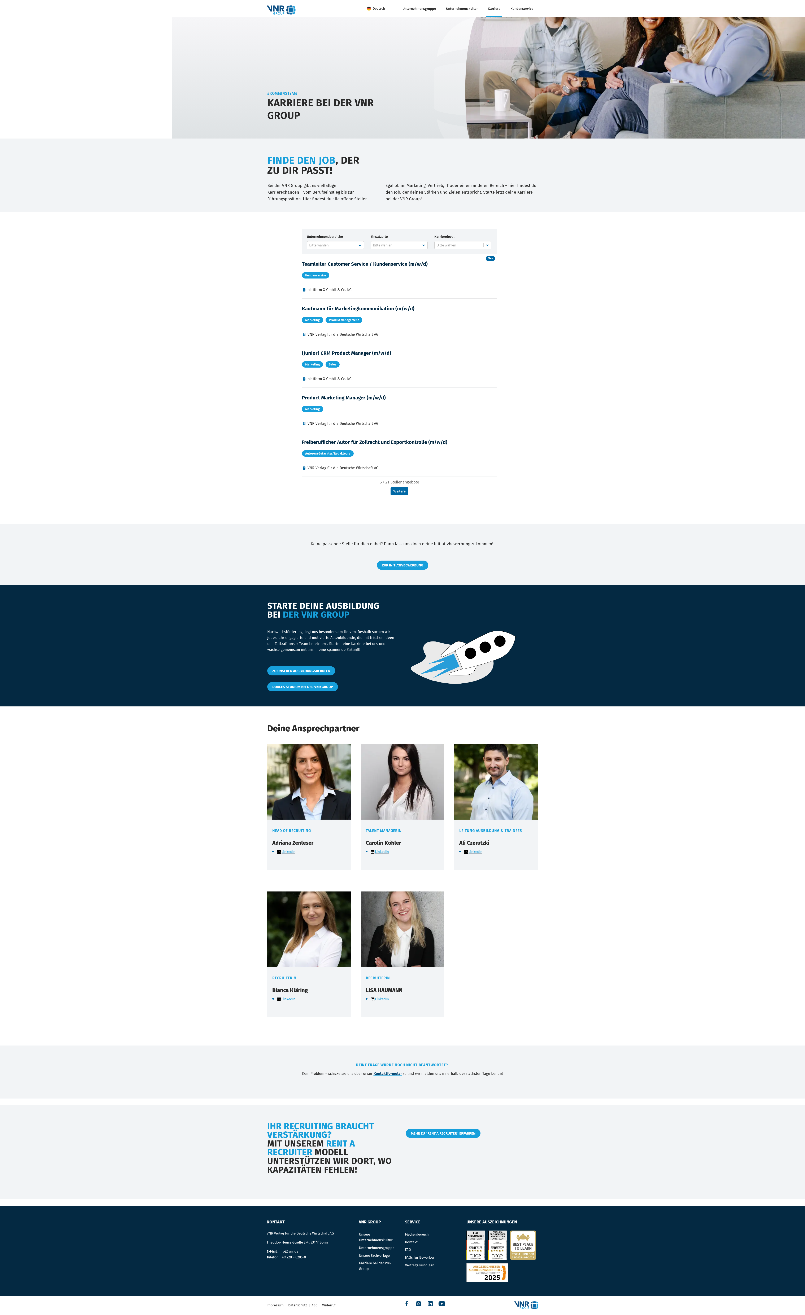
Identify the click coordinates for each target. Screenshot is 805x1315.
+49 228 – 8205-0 (293, 1257)
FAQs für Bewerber (420, 1257)
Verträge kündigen (419, 1265)
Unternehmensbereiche (325, 237)
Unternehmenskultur (462, 9)
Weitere (399, 491)
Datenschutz (297, 1305)
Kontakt (411, 1242)
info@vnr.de (288, 1251)
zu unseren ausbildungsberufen (301, 671)
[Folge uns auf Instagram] (418, 1303)
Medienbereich (417, 1234)
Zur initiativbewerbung (402, 565)
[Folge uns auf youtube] (441, 1303)
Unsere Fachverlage (374, 1255)
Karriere (494, 9)
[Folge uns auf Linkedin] (430, 1303)
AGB (315, 1305)
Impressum (275, 1305)
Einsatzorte (379, 237)
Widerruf (328, 1305)
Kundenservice (521, 9)
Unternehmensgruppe (419, 9)
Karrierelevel (444, 237)
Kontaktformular (388, 1073)
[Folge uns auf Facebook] (406, 1303)
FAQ (408, 1250)
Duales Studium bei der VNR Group (302, 687)
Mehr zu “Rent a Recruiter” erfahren (443, 1133)
